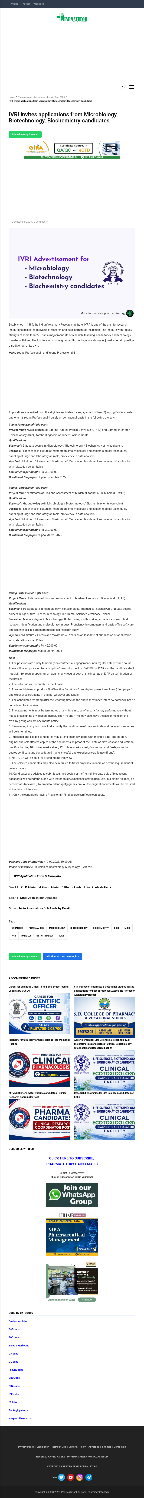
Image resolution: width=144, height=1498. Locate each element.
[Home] (72, 17)
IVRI (14, 936)
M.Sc (127, 928)
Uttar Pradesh (45, 936)
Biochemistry (101, 928)
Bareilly (26, 936)
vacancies (17, 928)
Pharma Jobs (36, 928)
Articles (14, 3)
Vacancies (38, 3)
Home (12, 97)
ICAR (61, 936)
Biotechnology (78, 928)
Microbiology (57, 928)
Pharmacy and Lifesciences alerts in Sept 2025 (41, 97)
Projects (26, 3)
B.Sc (116, 928)
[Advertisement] (72, 52)
